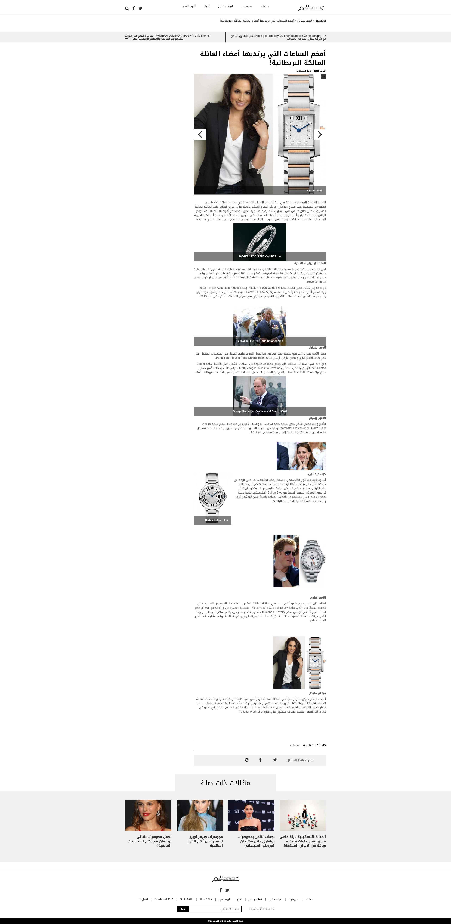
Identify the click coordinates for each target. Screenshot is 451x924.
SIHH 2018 (186, 899)
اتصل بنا (143, 899)
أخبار (207, 6)
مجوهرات (247, 6)
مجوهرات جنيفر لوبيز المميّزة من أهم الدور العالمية (205, 841)
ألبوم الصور (189, 6)
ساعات (265, 6)
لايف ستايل (225, 6)
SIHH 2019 (205, 899)
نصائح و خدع (255, 899)
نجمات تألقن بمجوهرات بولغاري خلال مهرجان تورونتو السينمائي (256, 841)
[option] (260, 134)
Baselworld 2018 (164, 899)
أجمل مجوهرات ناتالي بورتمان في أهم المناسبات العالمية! (149, 841)
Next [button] (320, 134)
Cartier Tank (314, 190)
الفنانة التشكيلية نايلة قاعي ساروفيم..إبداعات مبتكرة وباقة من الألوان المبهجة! (303, 841)
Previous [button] (200, 134)
